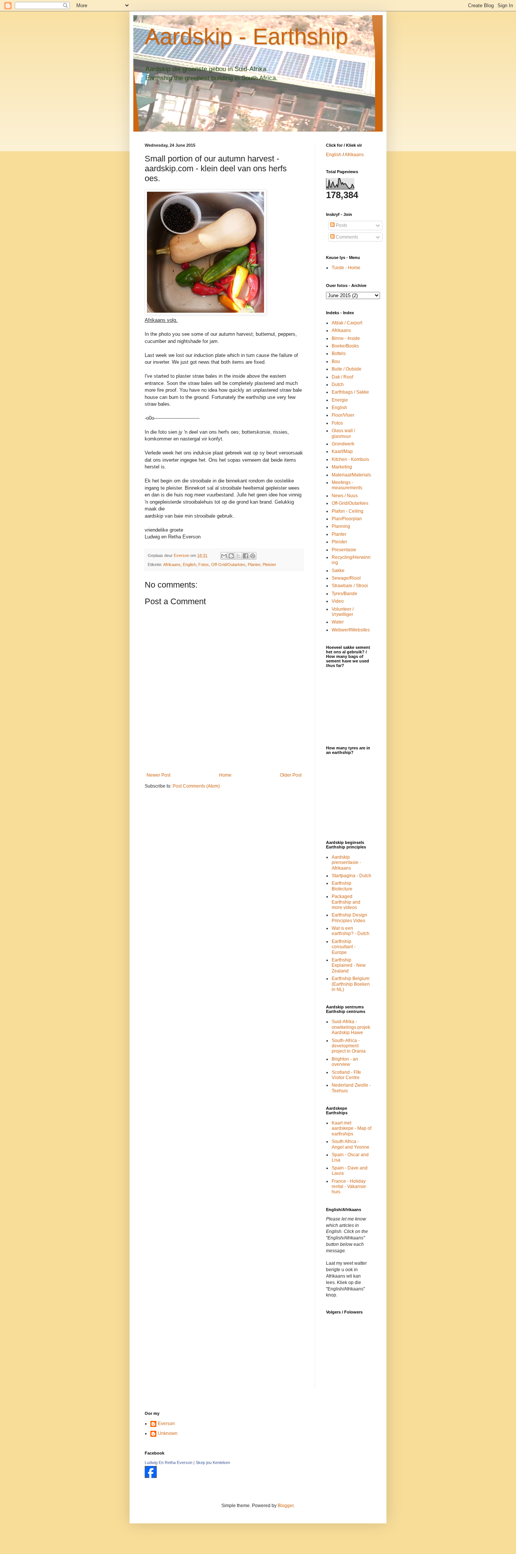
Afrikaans (172, 564)
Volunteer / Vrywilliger (343, 611)
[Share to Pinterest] (252, 556)
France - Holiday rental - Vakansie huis (349, 1187)
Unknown (168, 1433)
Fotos (203, 564)
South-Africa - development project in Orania (349, 1046)
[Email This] (224, 556)
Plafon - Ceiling (347, 511)
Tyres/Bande (344, 593)
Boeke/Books (345, 346)
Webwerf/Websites (351, 630)
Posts (341, 225)
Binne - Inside (346, 338)
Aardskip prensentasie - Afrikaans (346, 863)
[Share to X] (238, 556)
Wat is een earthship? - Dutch (350, 931)
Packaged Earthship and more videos (346, 902)
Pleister (269, 564)
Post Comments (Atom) (196, 786)
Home (225, 775)
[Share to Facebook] (245, 556)
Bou (336, 361)
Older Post (290, 775)
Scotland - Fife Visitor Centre (346, 1075)
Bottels (339, 353)
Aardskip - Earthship (246, 36)
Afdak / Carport (347, 323)
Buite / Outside (347, 369)
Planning (341, 526)
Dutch (338, 384)
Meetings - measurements (347, 485)
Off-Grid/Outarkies (228, 564)
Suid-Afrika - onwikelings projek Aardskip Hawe (351, 1027)
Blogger (286, 1505)
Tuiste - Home (346, 267)
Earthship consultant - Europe (343, 947)
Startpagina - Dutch (351, 875)
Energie (340, 400)
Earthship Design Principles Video (349, 917)
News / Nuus (345, 495)
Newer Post (158, 775)
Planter (254, 564)
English (189, 564)
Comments (346, 237)
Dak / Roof (342, 377)
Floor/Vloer (343, 415)
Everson (166, 1423)
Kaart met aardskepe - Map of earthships (351, 1128)
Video (338, 601)
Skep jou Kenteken (213, 1462)
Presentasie (344, 549)
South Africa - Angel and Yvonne (350, 1144)
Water (338, 622)
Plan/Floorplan (347, 518)
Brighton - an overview (345, 1061)
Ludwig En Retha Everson (168, 1462)
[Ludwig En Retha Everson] (151, 1476)
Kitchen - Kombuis (350, 459)
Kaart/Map (342, 451)
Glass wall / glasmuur (343, 433)
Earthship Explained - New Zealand (349, 965)
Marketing (342, 467)
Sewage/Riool (346, 578)
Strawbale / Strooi (350, 585)
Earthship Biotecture (342, 886)
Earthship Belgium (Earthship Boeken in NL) (351, 984)
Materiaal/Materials (351, 475)
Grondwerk (343, 444)
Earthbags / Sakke (350, 392)
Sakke (338, 570)
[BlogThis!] (231, 556)
